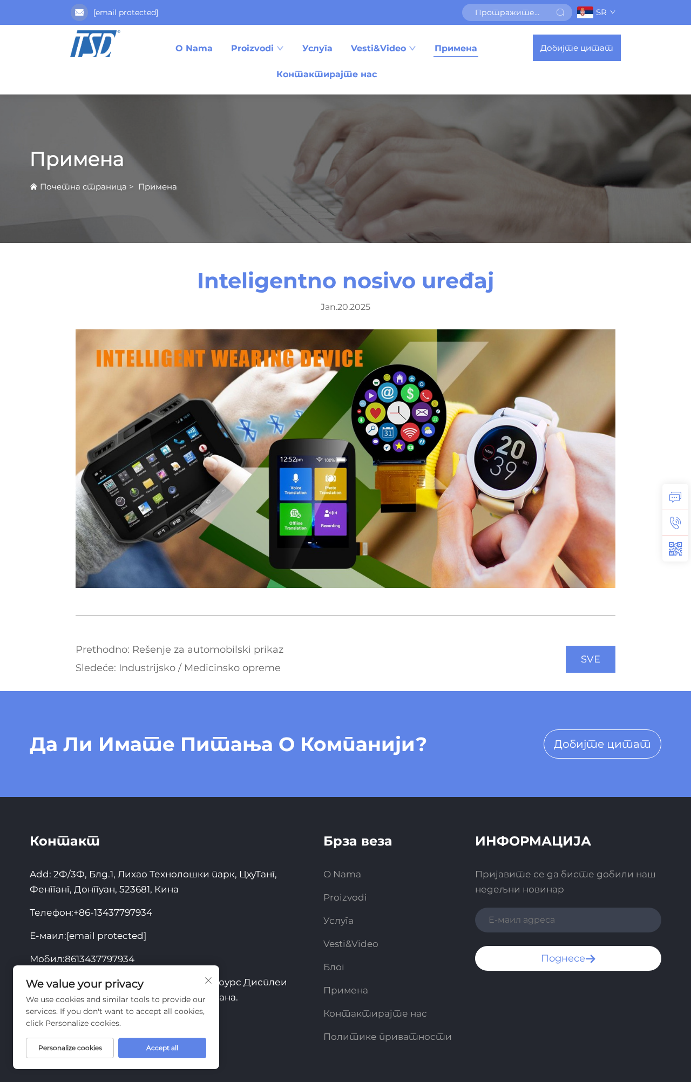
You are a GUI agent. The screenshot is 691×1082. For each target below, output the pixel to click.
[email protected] (125, 12)
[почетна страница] (95, 43)
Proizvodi (252, 48)
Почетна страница (83, 186)
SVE (590, 659)
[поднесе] (560, 12)
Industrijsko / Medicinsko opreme (198, 668)
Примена (456, 48)
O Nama (194, 48)
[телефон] (675, 523)
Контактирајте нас (326, 74)
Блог (333, 967)
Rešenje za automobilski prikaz (206, 649)
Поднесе (563, 958)
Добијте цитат (576, 48)
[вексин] (675, 549)
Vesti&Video (378, 48)
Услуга (317, 48)
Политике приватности (387, 1036)
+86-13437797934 (112, 912)
